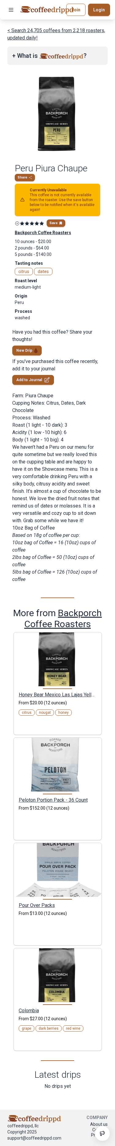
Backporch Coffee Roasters (63, 618)
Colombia (29, 1010)
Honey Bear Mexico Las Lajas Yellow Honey (58, 694)
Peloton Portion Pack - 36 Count (53, 800)
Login (99, 9)
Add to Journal (29, 380)
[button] (11, 10)
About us (99, 1124)
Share (22, 177)
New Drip (24, 350)
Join (75, 9)
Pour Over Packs (37, 905)
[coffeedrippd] (47, 10)
